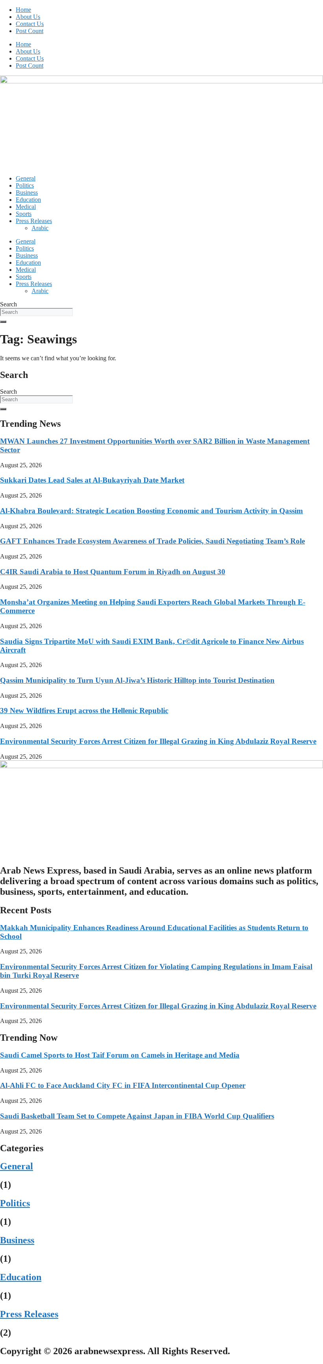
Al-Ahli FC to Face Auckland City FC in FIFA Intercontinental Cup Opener (122, 1085)
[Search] (3, 322)
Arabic (40, 228)
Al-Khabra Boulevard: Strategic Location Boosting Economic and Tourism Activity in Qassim (151, 511)
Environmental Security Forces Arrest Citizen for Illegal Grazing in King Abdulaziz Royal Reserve (158, 741)
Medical (26, 206)
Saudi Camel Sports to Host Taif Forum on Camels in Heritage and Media (119, 1055)
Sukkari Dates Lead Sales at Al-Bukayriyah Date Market (92, 480)
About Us (28, 16)
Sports (24, 213)
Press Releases (34, 221)
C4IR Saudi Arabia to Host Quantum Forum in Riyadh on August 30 (112, 572)
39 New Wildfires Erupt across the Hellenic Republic (84, 710)
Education (28, 199)
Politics (25, 185)
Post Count (29, 31)
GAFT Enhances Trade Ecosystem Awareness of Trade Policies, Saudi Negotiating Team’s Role (152, 541)
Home (23, 9)
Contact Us (30, 23)
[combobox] (36, 312)
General (25, 178)
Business (27, 192)
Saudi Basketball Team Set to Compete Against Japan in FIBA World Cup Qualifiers (137, 1116)
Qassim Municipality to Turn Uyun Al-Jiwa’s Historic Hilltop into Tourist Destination (137, 680)
